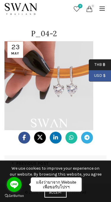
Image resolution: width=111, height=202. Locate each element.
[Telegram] (87, 138)
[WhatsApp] (71, 138)
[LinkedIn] (56, 138)
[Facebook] (24, 138)
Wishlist (80, 6)
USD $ (100, 75)
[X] (40, 138)
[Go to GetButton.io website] (14, 196)
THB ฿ (97, 64)
